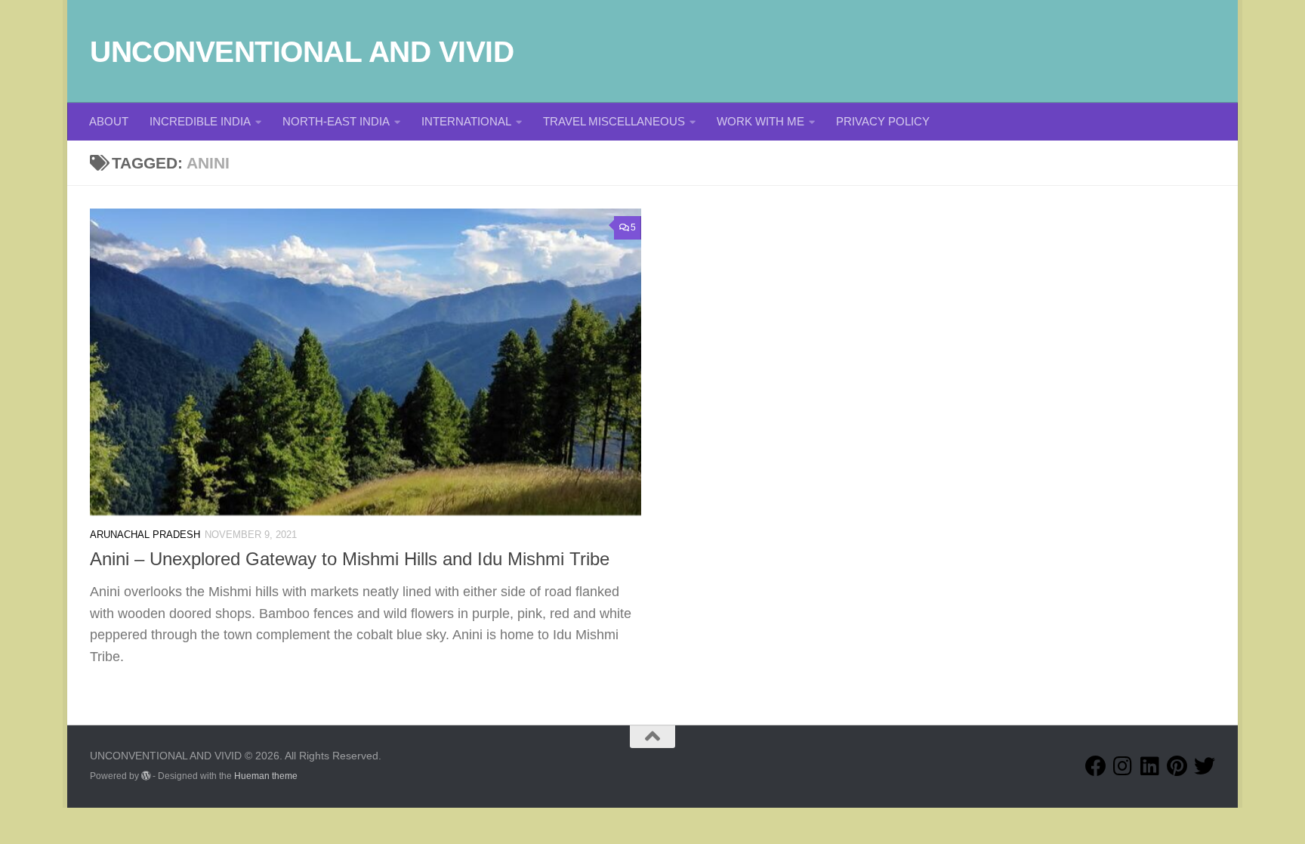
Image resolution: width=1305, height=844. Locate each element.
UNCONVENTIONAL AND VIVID (302, 51)
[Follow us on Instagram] (1123, 766)
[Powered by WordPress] (145, 776)
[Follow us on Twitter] (1204, 766)
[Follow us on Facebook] (1095, 766)
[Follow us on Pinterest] (1177, 766)
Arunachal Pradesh (145, 534)
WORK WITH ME (760, 121)
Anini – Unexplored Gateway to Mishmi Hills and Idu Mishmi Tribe (349, 559)
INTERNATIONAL (466, 121)
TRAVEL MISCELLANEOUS (614, 121)
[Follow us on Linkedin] (1150, 766)
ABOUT (108, 121)
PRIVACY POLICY (883, 121)
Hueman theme (266, 776)
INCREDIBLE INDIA (200, 121)
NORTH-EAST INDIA (336, 121)
